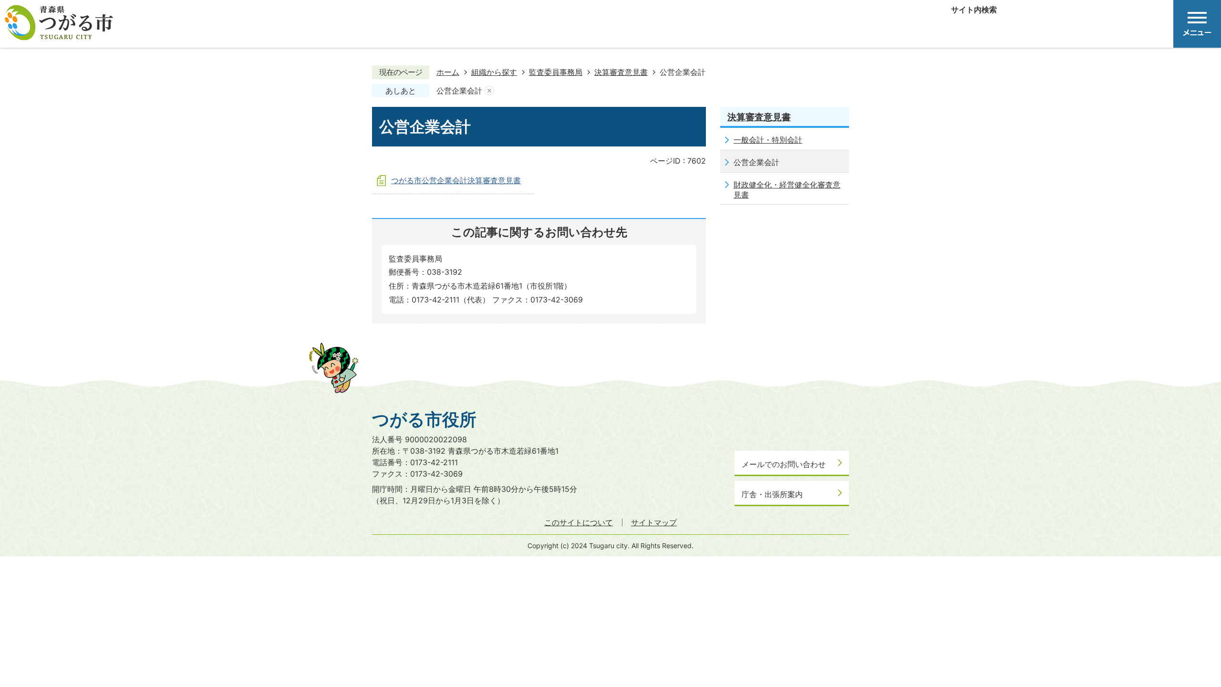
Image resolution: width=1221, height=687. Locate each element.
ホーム (447, 72)
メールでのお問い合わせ (784, 464)
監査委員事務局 (555, 72)
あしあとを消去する (489, 91)
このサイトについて (578, 522)
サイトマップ (654, 522)
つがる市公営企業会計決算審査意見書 (456, 180)
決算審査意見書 (621, 72)
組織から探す (494, 72)
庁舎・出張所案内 (772, 494)
